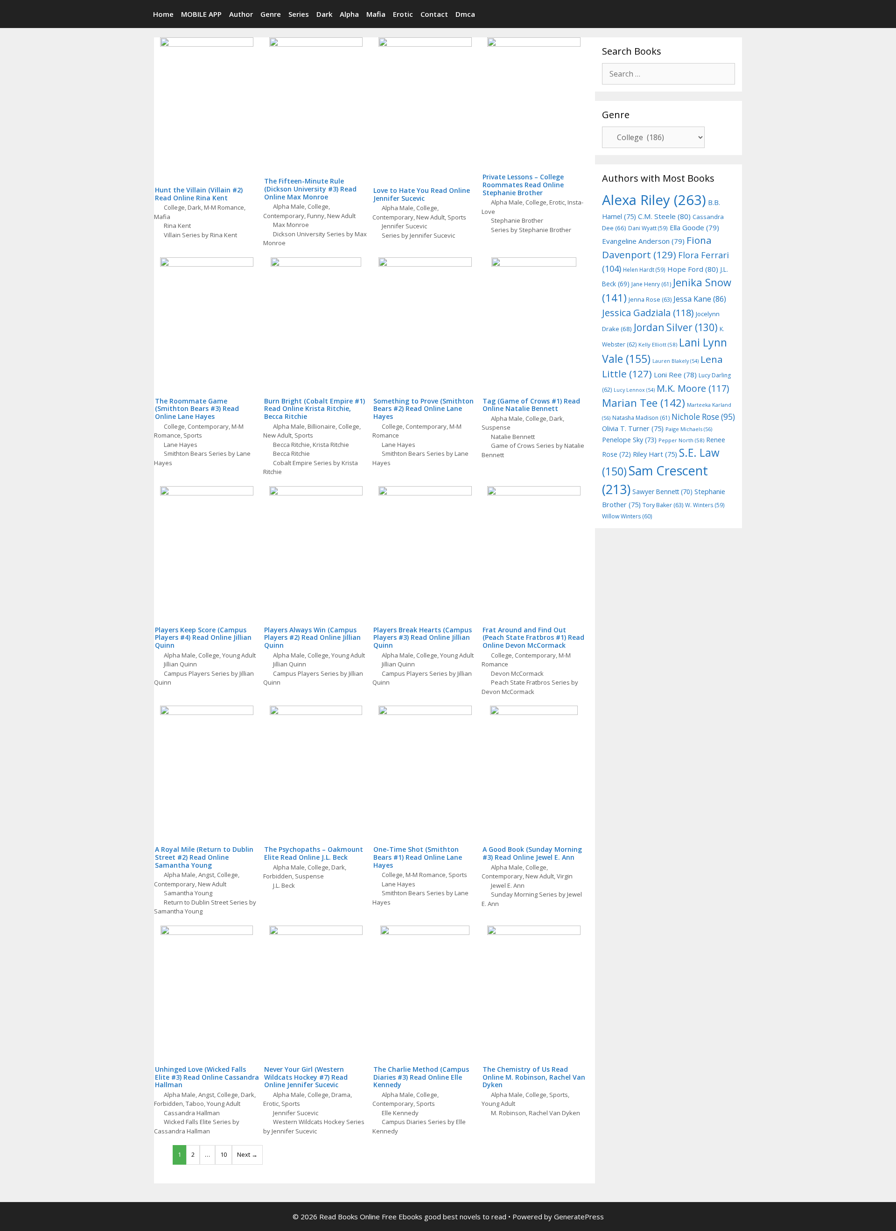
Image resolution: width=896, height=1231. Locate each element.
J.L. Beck (284, 885)
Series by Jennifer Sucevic (418, 235)
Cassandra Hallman (192, 1113)
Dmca (465, 14)
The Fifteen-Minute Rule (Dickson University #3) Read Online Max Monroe (310, 189)
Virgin (565, 876)
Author (241, 14)
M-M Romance (224, 207)
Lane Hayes (180, 444)
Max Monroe (291, 224)
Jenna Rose (650, 300)
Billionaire (322, 426)
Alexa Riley (654, 200)
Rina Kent (177, 225)
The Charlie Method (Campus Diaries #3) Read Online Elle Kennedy (421, 1077)
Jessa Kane (699, 299)
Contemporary (283, 216)
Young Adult (239, 655)
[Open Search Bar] (738, 14)
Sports (457, 217)
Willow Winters (627, 516)
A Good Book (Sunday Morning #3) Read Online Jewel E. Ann (532, 853)
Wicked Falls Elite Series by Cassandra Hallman (196, 1126)
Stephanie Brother (517, 220)
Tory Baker (663, 505)
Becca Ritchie (291, 444)
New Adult (341, 216)
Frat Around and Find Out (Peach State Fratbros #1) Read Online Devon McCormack (533, 637)
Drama (340, 1094)
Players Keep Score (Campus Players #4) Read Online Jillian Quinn (203, 637)
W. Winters (705, 505)
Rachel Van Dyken (554, 1113)
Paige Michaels (688, 428)
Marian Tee (643, 403)
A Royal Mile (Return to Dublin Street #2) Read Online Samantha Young (204, 857)
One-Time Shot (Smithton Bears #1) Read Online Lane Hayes (417, 857)
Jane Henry (651, 284)
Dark (324, 14)
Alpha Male (289, 206)
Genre (270, 14)
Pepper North (681, 440)
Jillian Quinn (180, 664)
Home (163, 14)
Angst (206, 874)
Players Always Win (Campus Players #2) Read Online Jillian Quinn (312, 637)
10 (223, 1154)
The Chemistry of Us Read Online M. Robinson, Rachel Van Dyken (534, 1077)
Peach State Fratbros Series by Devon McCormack (530, 687)
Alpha (349, 14)
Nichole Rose (703, 416)
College (174, 207)
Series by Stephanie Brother (531, 230)
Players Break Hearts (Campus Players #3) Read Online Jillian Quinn (422, 637)
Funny (315, 216)
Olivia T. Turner (633, 428)
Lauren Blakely (675, 361)
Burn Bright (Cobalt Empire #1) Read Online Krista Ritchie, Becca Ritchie (314, 408)
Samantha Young (188, 893)
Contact (434, 14)
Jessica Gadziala (648, 312)
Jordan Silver (676, 327)
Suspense (496, 427)
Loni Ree (675, 374)
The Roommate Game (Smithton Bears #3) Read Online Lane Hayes (197, 408)
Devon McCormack (517, 673)
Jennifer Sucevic (404, 226)
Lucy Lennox (634, 390)
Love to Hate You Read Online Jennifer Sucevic (421, 194)
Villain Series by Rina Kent (200, 235)
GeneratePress (579, 1216)
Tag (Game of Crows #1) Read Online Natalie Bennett (531, 404)
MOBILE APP (201, 14)
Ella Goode (694, 227)
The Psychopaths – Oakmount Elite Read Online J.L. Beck (313, 853)
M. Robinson (508, 1113)
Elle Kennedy (400, 1113)
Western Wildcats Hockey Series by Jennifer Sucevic (313, 1126)
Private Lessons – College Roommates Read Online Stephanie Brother (523, 184)
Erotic (403, 14)
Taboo (195, 1103)
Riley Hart (655, 454)
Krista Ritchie (331, 444)
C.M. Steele (664, 216)
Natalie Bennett (513, 436)
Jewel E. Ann (508, 885)
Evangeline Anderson (643, 241)
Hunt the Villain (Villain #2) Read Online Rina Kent (199, 193)
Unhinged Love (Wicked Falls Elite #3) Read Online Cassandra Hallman (207, 1077)
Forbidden (277, 876)
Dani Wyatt (648, 228)
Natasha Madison (641, 418)
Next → (247, 1154)
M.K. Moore (693, 388)
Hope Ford (692, 269)
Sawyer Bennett (662, 491)
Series (298, 14)
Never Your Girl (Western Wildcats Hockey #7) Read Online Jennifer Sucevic (306, 1077)
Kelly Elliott (657, 344)
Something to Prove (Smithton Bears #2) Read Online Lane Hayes (423, 408)
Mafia (375, 14)
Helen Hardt (644, 269)
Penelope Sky (629, 439)
